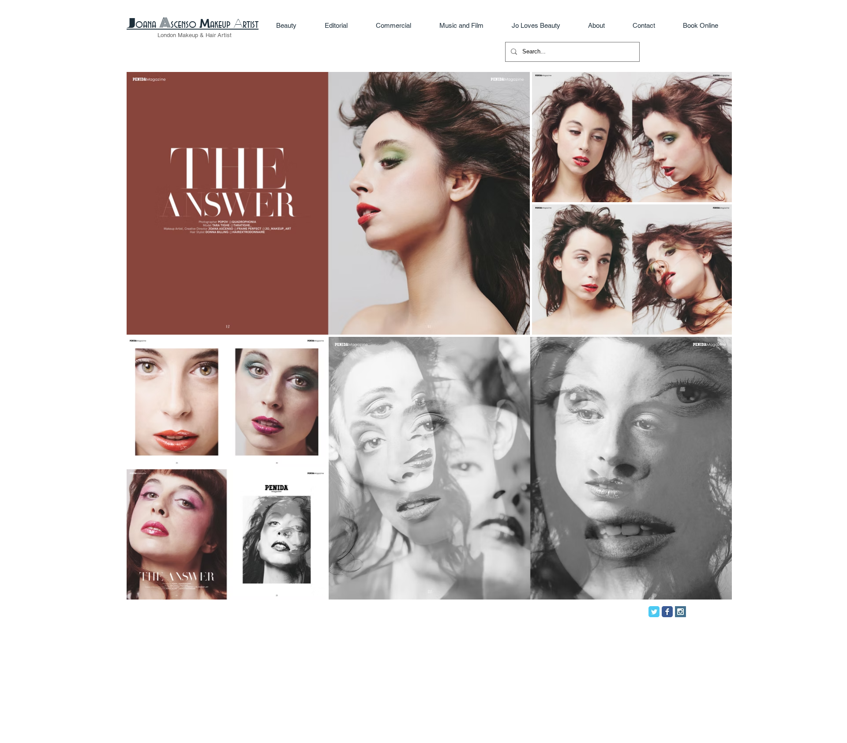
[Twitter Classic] (654, 611)
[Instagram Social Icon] (680, 611)
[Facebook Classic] (667, 611)
